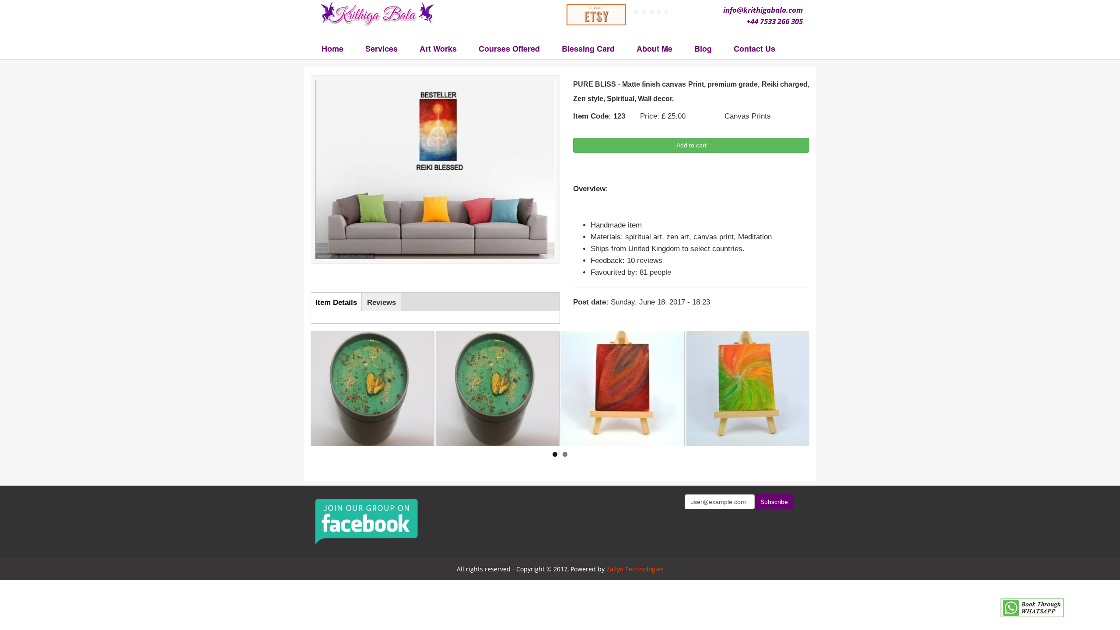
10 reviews (644, 260)
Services (381, 48)
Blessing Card (588, 48)
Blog (703, 48)
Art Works (438, 48)
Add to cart (691, 145)
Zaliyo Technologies (635, 569)
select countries (716, 249)
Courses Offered (509, 48)
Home (332, 48)
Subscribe (774, 501)
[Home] (379, 13)
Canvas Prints (747, 116)
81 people (655, 272)
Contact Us (754, 48)
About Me (654, 48)
